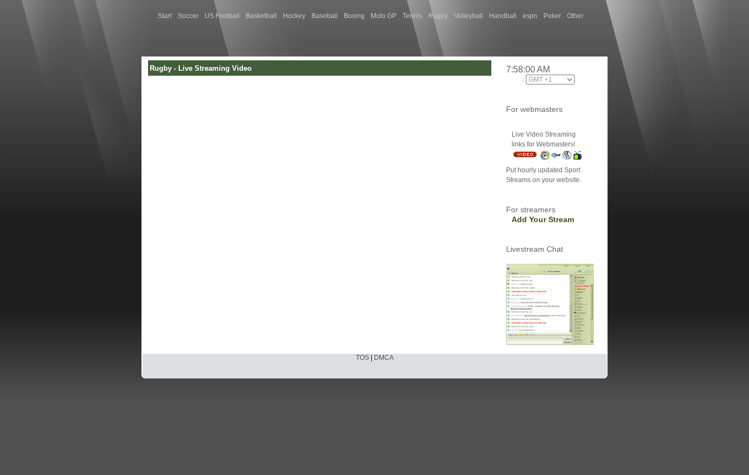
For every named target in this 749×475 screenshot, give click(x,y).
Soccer (188, 16)
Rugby (438, 16)
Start (165, 16)
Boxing (354, 16)
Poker (552, 16)
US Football (222, 16)
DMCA (384, 357)
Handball (503, 16)
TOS (362, 357)
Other (575, 16)
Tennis (412, 16)
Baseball (324, 16)
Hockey (294, 16)
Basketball (261, 16)
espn (530, 16)
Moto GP (383, 16)
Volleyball (468, 16)
